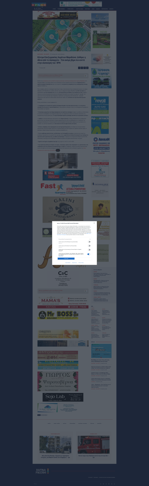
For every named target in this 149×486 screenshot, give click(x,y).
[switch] (88, 242)
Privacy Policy (81, 262)
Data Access (74, 262)
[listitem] (74, 239)
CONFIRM (66, 258)
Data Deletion (67, 262)
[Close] (95, 223)
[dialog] (74, 243)
